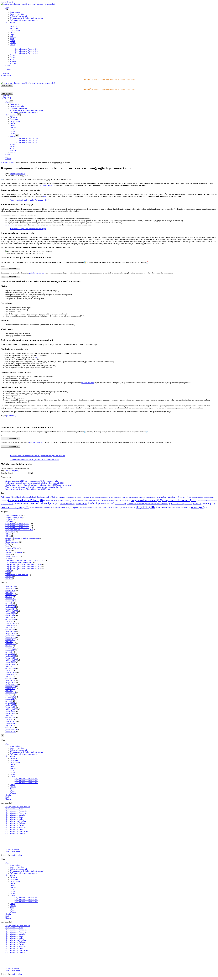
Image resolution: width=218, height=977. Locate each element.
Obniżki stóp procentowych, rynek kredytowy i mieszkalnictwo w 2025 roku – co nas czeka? (38, 485)
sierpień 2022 (10, 664)
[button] (111, 10)
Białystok (13, 26)
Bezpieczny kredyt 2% (46, 497)
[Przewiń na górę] (2, 736)
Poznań (12, 55)
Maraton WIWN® (12, 548)
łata (36, 358)
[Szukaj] (31, 473)
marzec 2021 (10, 699)
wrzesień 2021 (10, 687)
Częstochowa (15, 30)
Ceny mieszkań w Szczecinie (15, 827)
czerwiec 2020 (10, 717)
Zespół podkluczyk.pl (17, 174)
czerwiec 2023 (10, 644)
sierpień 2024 (10, 615)
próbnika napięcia (87, 383)
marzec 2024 (10, 625)
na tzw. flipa (9, 225)
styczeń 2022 (10, 678)
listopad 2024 (10, 609)
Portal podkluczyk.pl (12, 556)
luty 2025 (8, 603)
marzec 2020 (10, 723)
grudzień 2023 (10, 631)
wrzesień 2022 (10, 662)
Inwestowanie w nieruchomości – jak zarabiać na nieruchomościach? (34, 460)
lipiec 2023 (9, 642)
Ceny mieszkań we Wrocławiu (120, 497)
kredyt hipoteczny (101, 503)
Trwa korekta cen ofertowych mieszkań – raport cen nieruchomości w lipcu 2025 (34, 487)
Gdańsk (13, 32)
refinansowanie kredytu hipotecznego (70, 507)
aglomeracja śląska (29, 497)
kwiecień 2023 (10, 648)
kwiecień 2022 (10, 672)
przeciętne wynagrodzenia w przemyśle (41, 507)
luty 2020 (8, 725)
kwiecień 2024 (10, 623)
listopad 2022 (10, 658)
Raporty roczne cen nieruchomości (17, 807)
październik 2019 (11, 730)
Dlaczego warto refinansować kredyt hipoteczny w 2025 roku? (28, 489)
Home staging (15, 12)
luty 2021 (8, 701)
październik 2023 (11, 636)
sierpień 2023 (10, 640)
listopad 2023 (10, 633)
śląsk (207, 507)
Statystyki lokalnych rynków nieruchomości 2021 (23, 564)
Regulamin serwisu (12, 849)
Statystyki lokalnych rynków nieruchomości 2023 (23, 569)
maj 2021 (8, 695)
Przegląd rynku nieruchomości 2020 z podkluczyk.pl (24, 560)
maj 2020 (8, 719)
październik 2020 (11, 709)
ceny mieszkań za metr (146, 500)
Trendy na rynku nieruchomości (16, 575)
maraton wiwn (120, 504)
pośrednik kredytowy (15, 507)
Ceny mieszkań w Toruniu (14, 829)
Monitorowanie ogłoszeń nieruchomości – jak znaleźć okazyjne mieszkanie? (37, 456)
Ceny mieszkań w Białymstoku (16, 831)
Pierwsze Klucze (177, 504)
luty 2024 (8, 627)
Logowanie (5, 73)
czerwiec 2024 (10, 619)
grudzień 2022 (10, 656)
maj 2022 (8, 670)
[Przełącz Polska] (17, 136)
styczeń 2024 (10, 629)
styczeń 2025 (10, 605)
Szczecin (13, 57)
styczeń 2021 (10, 703)
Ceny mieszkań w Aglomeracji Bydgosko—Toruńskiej (73, 497)
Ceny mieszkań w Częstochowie (101, 497)
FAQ (7, 67)
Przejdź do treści (7, 2)
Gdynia (12, 35)
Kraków (13, 37)
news (166, 504)
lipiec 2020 (9, 715)
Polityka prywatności (13, 851)
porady (16, 470)
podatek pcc (188, 504)
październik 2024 (11, 611)
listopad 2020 (10, 707)
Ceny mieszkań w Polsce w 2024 (26, 49)
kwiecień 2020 (10, 721)
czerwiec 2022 (10, 668)
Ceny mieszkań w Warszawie (59, 500)
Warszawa (13, 61)
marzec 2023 (10, 650)
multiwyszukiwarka (154, 504)
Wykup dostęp (6, 75)
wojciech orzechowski (182, 507)
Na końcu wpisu (46, 185)
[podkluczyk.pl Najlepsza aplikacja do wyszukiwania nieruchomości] (28, 4)
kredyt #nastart (67, 504)
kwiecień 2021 (10, 697)
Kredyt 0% (82, 504)
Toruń (12, 59)
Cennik (8, 65)
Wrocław (13, 63)
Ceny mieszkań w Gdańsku (137, 497)
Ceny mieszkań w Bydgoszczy (16, 823)
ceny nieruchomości (179, 500)
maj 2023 (8, 646)
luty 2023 (8, 652)
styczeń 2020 (10, 727)
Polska (7, 554)
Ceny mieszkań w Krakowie (175, 497)
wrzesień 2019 (10, 732)
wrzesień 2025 (10, 589)
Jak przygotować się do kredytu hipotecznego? (26, 18)
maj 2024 (8, 621)
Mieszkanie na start (136, 504)
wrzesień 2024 (10, 613)
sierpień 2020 (10, 713)
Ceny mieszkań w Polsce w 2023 (26, 51)
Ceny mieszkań (10, 756)
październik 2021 (11, 685)
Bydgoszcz (14, 28)
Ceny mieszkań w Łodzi (120, 500)
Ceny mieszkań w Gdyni (154, 497)
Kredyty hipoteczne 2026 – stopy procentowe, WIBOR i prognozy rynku (31, 481)
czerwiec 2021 (10, 693)
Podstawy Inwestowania (18, 16)
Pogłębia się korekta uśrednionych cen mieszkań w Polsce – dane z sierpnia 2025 (34, 483)
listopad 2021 (10, 683)
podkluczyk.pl (5, 162)
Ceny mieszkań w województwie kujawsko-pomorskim (92, 500)
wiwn (171, 507)
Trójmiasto (162, 507)
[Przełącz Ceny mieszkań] (19, 114)
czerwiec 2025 (10, 595)
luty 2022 (8, 676)
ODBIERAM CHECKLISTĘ (11, 269)
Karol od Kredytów (17, 14)
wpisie (45, 196)
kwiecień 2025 (10, 599)
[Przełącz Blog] (11, 101)
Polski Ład (197, 504)
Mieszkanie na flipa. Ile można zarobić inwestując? (28, 229)
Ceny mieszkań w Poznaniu (15, 825)
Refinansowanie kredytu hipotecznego (23, 20)
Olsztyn (13, 43)
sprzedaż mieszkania (129, 507)
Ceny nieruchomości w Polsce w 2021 (19, 530)
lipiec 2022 (9, 666)
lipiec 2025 (9, 593)
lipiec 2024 (9, 617)
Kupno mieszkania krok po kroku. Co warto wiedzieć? (29, 200)
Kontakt (8, 69)
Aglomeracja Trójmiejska (11, 497)
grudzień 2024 (10, 607)
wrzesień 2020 (10, 711)
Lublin (12, 41)
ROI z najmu (108, 507)
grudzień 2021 (10, 680)
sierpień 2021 (10, 689)
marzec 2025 (10, 601)
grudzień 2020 (10, 705)
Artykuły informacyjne (13, 515)
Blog (12, 162)
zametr (197, 507)
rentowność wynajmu (95, 507)
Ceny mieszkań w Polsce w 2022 (26, 53)
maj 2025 (8, 597)
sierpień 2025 (10, 591)
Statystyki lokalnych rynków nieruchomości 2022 (23, 567)
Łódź (12, 39)
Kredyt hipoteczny (12, 542)
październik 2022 (11, 660)
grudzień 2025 (10, 586)
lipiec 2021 (9, 691)
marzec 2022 (10, 674)
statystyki (146, 507)
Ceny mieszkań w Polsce (26, 500)
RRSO (118, 507)
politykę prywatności (36, 273)
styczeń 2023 (10, 654)
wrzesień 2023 (10, 638)
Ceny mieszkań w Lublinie (197, 497)
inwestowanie (9, 470)
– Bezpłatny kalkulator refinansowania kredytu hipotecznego (109, 79)
